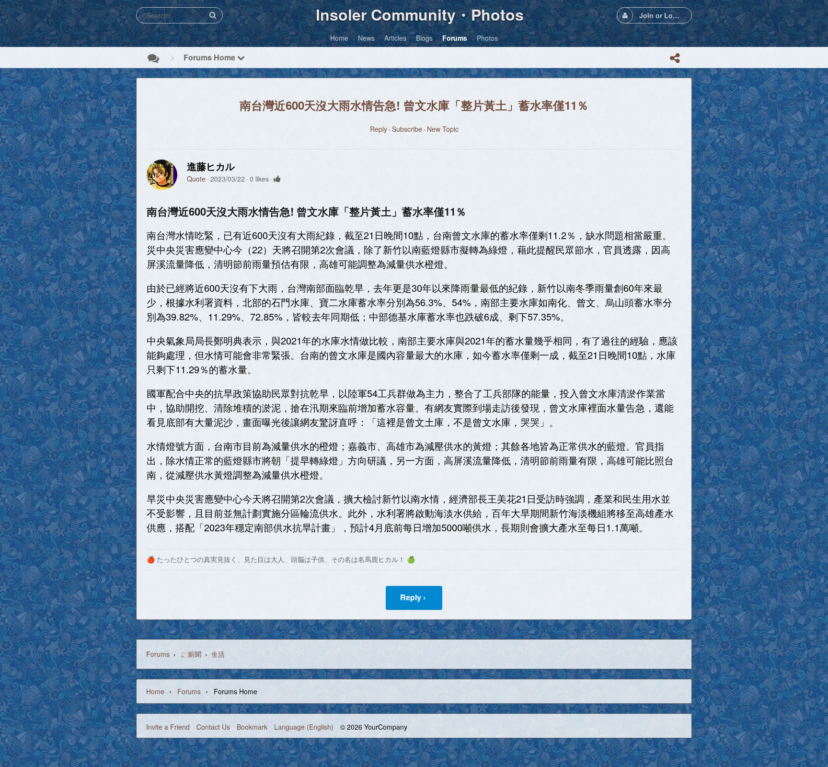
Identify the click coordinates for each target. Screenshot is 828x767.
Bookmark (252, 727)
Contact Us (213, 727)
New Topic (443, 129)
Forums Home (210, 57)
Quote (196, 178)
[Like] (277, 178)
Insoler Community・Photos (420, 14)
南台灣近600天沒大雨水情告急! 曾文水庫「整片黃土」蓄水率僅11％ (414, 105)
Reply (378, 129)
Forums (158, 654)
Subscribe (407, 129)
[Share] (674, 58)
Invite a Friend (168, 727)
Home (155, 691)
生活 (218, 654)
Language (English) (304, 727)
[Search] (212, 15)
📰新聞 (190, 654)
